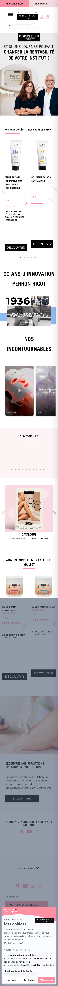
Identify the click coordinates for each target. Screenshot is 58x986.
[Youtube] (29, 831)
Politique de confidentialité (18, 971)
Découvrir (15, 247)
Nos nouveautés (14, 129)
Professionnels (14, 3)
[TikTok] (40, 886)
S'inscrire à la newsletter (26, 904)
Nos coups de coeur (39, 129)
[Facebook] (22, 831)
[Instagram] (37, 831)
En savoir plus (22, 798)
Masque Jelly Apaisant (43, 607)
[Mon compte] (42, 17)
